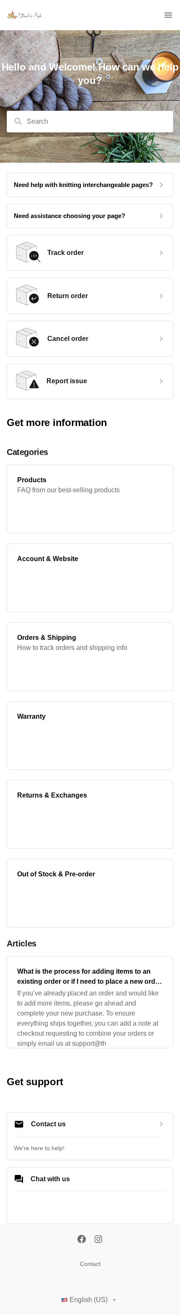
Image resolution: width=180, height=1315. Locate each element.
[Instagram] (98, 1240)
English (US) (88, 1299)
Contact (90, 1263)
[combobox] (90, 122)
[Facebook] (82, 1240)
